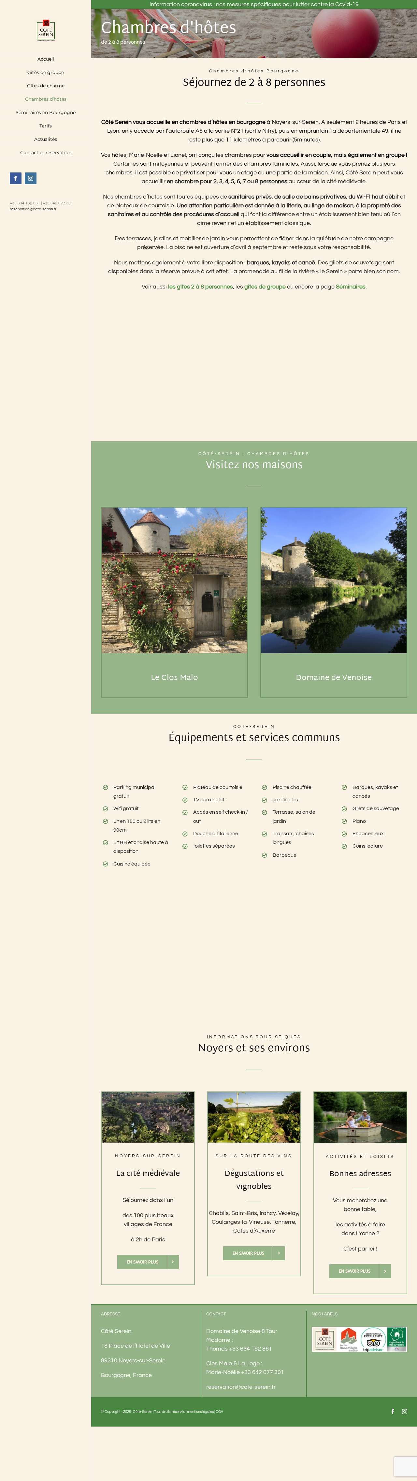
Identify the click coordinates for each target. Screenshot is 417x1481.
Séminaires (351, 287)
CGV (219, 1412)
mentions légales (200, 1412)
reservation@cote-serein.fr (33, 209)
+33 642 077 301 (262, 1372)
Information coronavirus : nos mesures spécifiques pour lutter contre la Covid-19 (254, 4)
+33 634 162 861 (250, 1349)
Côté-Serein (142, 1412)
